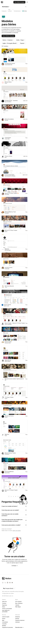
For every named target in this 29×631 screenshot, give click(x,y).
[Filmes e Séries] (14, 148)
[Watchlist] (14, 241)
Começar (14, 565)
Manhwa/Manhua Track (10, 211)
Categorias (4, 11)
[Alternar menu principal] (27, 2)
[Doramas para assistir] (14, 55)
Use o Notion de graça (8, 36)
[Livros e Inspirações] (14, 167)
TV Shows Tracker (9, 397)
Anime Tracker (8, 341)
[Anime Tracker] (14, 334)
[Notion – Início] (2, 2)
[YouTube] (12, 582)
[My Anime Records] (14, 278)
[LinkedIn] (7, 582)
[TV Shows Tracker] (14, 389)
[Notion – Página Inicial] (14, 578)
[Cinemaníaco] (14, 129)
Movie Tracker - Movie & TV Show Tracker (15, 323)
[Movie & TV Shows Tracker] (14, 482)
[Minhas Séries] (14, 74)
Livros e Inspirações (9, 174)
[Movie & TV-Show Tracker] (14, 222)
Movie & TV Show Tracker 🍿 (12, 193)
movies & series (8, 267)
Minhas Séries (8, 82)
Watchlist (7, 249)
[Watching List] (14, 352)
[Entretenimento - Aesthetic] (14, 92)
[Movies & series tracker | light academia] (14, 371)
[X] (5, 582)
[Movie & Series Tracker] (14, 445)
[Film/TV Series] (14, 296)
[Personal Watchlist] (14, 463)
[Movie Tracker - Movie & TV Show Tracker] (14, 315)
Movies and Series (9, 416)
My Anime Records (9, 286)
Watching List (8, 360)
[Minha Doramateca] (14, 111)
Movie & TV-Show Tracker (11, 230)
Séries (25, 11)
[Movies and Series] (14, 408)
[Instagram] (2, 582)
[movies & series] (14, 259)
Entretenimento (17, 11)
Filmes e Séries (8, 156)
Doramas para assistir (10, 63)
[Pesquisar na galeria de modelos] (26, 7)
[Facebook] (9, 582)
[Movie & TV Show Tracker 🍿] (14, 185)
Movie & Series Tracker (10, 453)
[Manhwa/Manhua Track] (14, 204)
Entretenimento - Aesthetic (11, 100)
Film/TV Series (7, 304)
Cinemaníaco (8, 137)
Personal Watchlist (9, 471)
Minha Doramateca (9, 119)
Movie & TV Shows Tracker (11, 490)
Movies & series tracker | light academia (14, 378)
